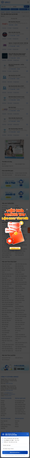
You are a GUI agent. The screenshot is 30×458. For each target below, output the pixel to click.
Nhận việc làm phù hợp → (15, 452)
